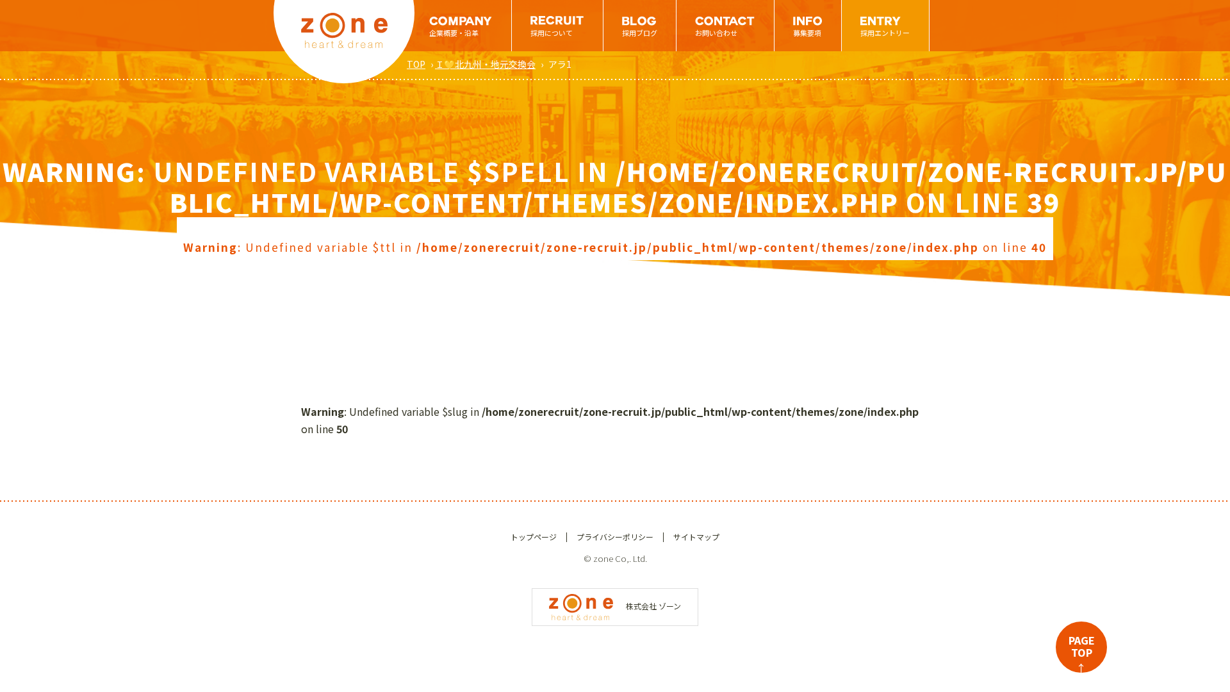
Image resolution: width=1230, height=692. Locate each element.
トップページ (534, 536)
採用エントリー (885, 33)
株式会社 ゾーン (653, 605)
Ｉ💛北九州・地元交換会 (485, 64)
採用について (551, 33)
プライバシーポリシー (615, 536)
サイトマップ (696, 536)
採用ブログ (639, 33)
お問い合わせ (716, 33)
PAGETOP (1082, 652)
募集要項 (807, 33)
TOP (416, 64)
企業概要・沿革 (454, 33)
